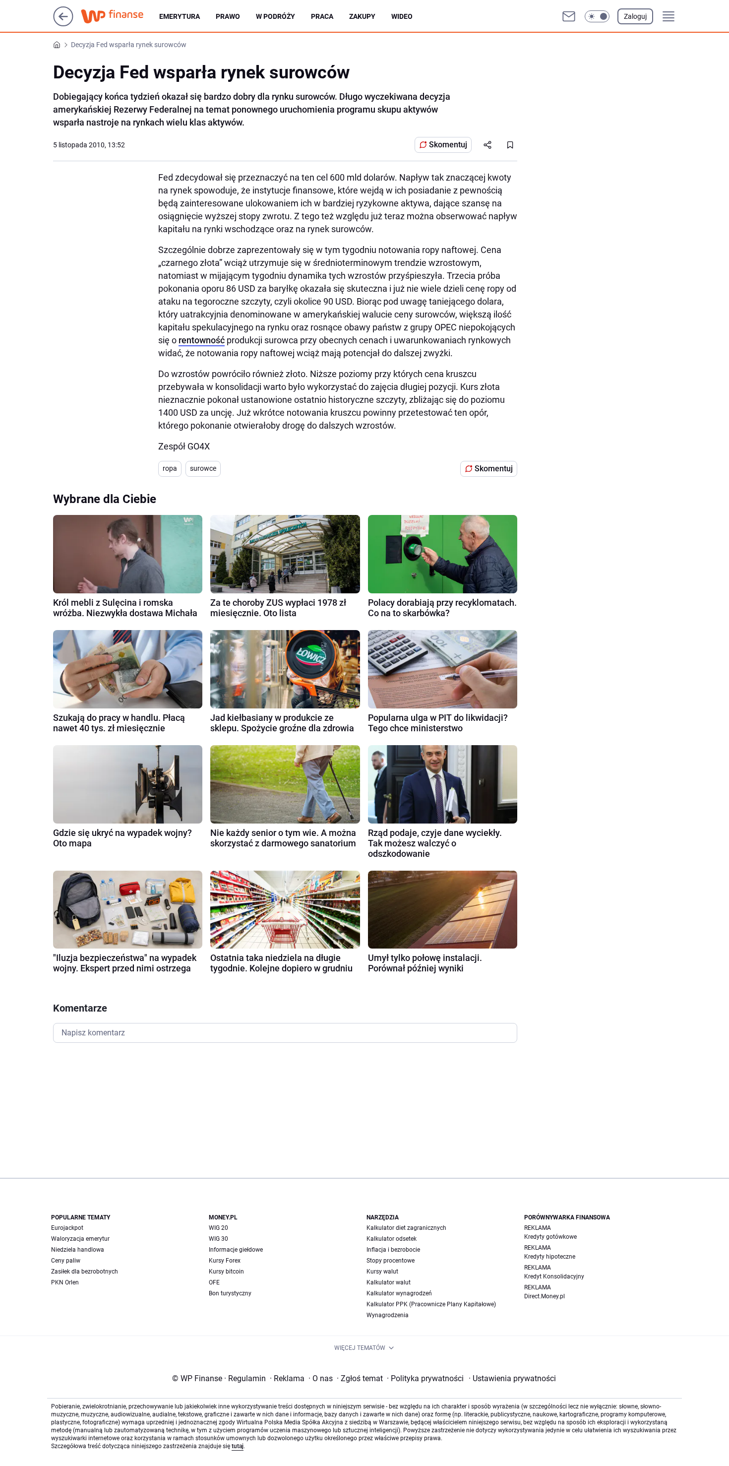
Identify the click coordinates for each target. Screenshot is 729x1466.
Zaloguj (635, 16)
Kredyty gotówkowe (550, 1236)
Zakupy (362, 16)
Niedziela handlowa (77, 1249)
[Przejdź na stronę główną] (63, 23)
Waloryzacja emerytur (80, 1238)
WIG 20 (218, 1227)
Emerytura (179, 16)
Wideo (402, 16)
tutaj (237, 1446)
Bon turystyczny (230, 1293)
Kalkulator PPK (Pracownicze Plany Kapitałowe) (431, 1304)
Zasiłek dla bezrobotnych (84, 1271)
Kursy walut (382, 1271)
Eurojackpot (67, 1227)
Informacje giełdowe (236, 1249)
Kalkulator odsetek (391, 1238)
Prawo (228, 16)
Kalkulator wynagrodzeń (399, 1293)
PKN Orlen (65, 1282)
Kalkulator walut (388, 1282)
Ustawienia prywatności (512, 1378)
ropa (170, 468)
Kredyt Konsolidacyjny (554, 1276)
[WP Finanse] (120, 16)
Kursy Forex (225, 1260)
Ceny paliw (65, 1260)
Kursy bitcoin (226, 1271)
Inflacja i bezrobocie (393, 1249)
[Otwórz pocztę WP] (569, 16)
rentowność (202, 340)
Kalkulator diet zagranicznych (406, 1227)
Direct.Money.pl (544, 1296)
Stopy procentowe (390, 1260)
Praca (322, 16)
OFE (214, 1282)
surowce (203, 468)
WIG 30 (218, 1238)
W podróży (275, 16)
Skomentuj (448, 144)
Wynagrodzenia (387, 1315)
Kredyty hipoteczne (549, 1256)
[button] (597, 16)
